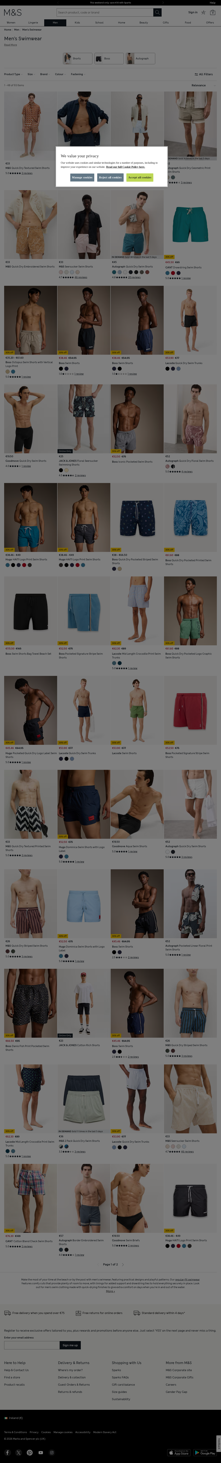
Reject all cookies (110, 177)
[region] (112, 166)
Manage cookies (82, 177)
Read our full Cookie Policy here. (125, 166)
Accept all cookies (139, 177)
